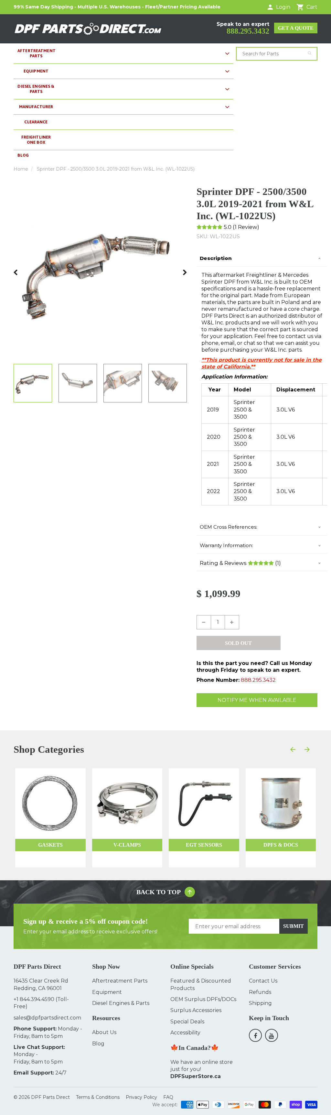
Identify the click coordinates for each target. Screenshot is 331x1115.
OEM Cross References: (228, 527)
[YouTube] (271, 1035)
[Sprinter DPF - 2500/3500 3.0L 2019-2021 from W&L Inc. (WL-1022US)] (100, 272)
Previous (15, 272)
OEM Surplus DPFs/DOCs (203, 999)
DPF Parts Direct (50, 1097)
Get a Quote (296, 28)
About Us (104, 1032)
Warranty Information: (226, 545)
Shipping (260, 1003)
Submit (293, 926)
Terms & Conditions (98, 1097)
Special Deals (187, 1022)
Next (184, 272)
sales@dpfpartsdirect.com (47, 1018)
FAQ (168, 1097)
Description (216, 258)
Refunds (260, 992)
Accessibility (185, 1033)
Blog (98, 1044)
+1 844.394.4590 (34, 999)
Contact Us (263, 981)
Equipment (107, 992)
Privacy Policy (141, 1097)
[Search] (309, 53)
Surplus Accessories (195, 1010)
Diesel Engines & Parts (120, 1003)
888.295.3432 (248, 31)
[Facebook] (255, 1035)
